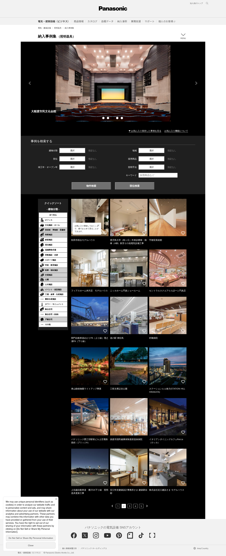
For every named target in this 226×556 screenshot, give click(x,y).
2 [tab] (108, 118)
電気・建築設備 (44, 28)
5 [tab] (122, 118)
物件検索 (91, 185)
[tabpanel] (113, 83)
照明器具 (57, 28)
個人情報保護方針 (69, 548)
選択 (72, 150)
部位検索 (135, 185)
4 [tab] (117, 118)
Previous (30, 83)
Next (196, 83)
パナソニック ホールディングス (94, 548)
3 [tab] (113, 118)
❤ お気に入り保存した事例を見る (145, 130)
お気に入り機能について (176, 130)
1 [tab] (103, 118)
